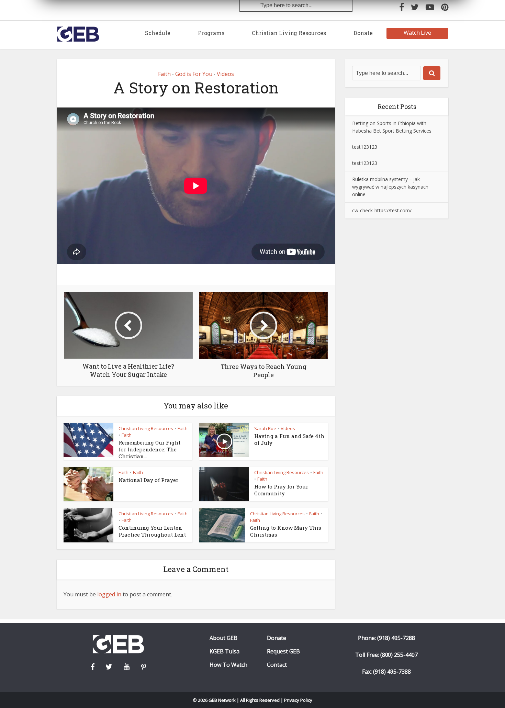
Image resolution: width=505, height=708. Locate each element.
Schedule (157, 32)
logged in (109, 594)
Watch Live (417, 32)
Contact (277, 665)
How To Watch (228, 665)
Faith (164, 74)
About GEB (223, 638)
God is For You (193, 74)
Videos (225, 74)
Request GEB (283, 651)
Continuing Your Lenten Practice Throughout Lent (152, 531)
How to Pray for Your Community (281, 490)
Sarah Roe (265, 428)
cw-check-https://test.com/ (382, 210)
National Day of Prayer (148, 479)
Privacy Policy (298, 700)
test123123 (364, 147)
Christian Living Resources (289, 32)
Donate (363, 32)
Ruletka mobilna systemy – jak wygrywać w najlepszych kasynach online (390, 187)
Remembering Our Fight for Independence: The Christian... (149, 449)
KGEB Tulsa (224, 651)
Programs (211, 32)
